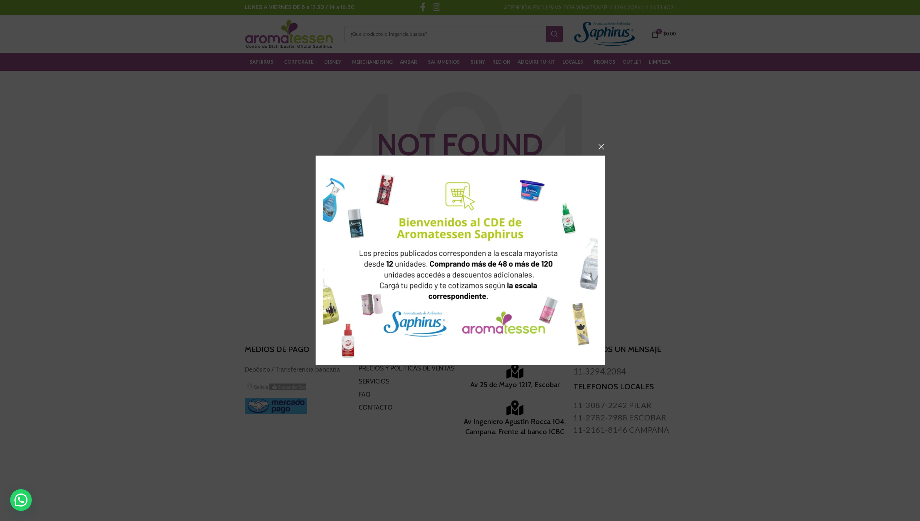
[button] (21, 500)
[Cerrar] (601, 146)
